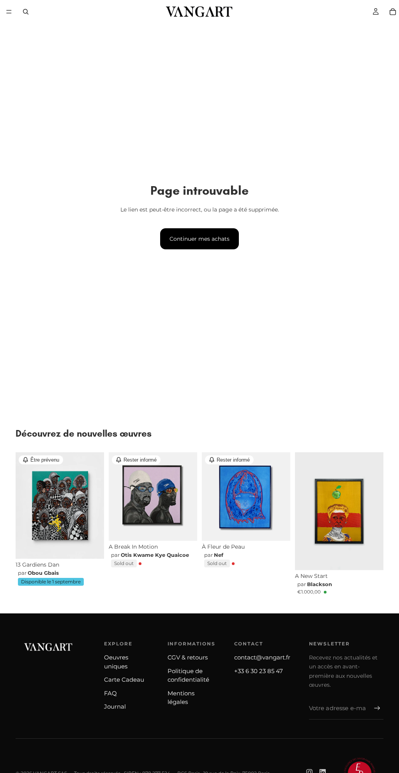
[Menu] (9, 12)
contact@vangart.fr (262, 657)
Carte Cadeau (124, 679)
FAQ (110, 693)
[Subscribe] (377, 708)
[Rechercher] (25, 11)
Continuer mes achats (199, 238)
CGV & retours (188, 657)
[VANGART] (47, 647)
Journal (115, 706)
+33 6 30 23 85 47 (258, 671)
